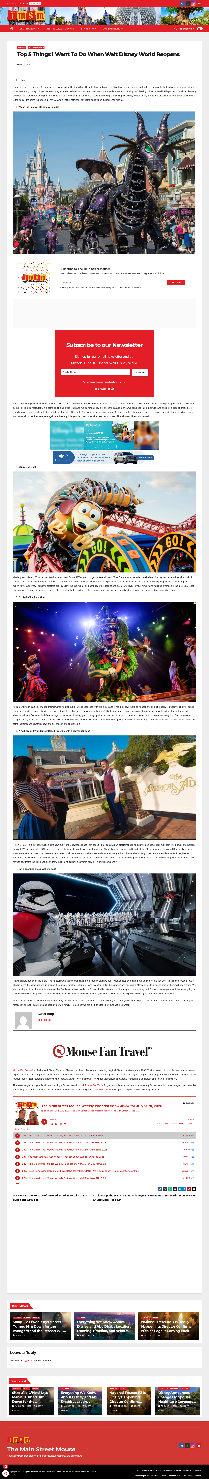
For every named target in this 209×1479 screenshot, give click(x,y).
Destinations (28, 29)
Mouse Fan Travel (94, 1085)
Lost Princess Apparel (192, 1476)
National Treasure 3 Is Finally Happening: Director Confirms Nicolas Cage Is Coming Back (166, 1326)
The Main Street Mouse (41, 1449)
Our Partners (112, 29)
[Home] (11, 28)
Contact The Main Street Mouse (187, 1470)
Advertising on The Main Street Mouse (150, 1476)
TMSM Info (88, 29)
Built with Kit (104, 388)
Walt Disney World (36, 47)
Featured (21, 47)
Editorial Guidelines (164, 1470)
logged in (27, 1360)
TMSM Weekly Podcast (60, 29)
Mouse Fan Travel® (23, 1070)
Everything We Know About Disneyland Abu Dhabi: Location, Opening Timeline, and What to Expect (80, 1401)
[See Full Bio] (53, 1020)
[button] (175, 29)
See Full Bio (44, 1019)
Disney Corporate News (169, 1388)
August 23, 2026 (23, 1335)
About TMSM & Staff (145, 1470)
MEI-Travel (104, 1089)
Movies (36, 1318)
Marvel (27, 1318)
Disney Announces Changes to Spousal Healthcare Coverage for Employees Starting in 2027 (177, 1401)
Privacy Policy (174, 1476)
